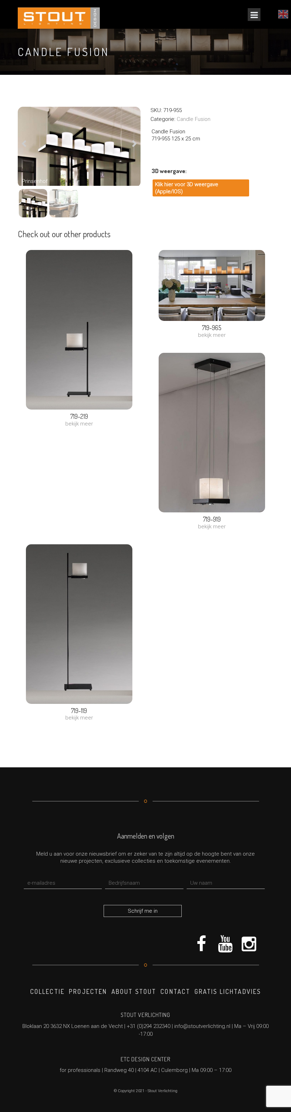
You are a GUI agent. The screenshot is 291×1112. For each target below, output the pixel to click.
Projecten (88, 991)
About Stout (134, 991)
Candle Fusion (193, 119)
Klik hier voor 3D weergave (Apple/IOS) (186, 188)
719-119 (79, 711)
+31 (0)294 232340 (148, 1026)
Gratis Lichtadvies (227, 991)
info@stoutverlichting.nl (202, 1026)
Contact (175, 991)
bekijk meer (79, 424)
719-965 (211, 328)
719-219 (79, 416)
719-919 (212, 519)
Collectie (47, 991)
